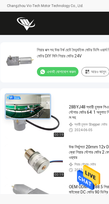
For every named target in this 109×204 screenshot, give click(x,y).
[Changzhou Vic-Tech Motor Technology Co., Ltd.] (25, 23)
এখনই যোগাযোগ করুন (61, 71)
